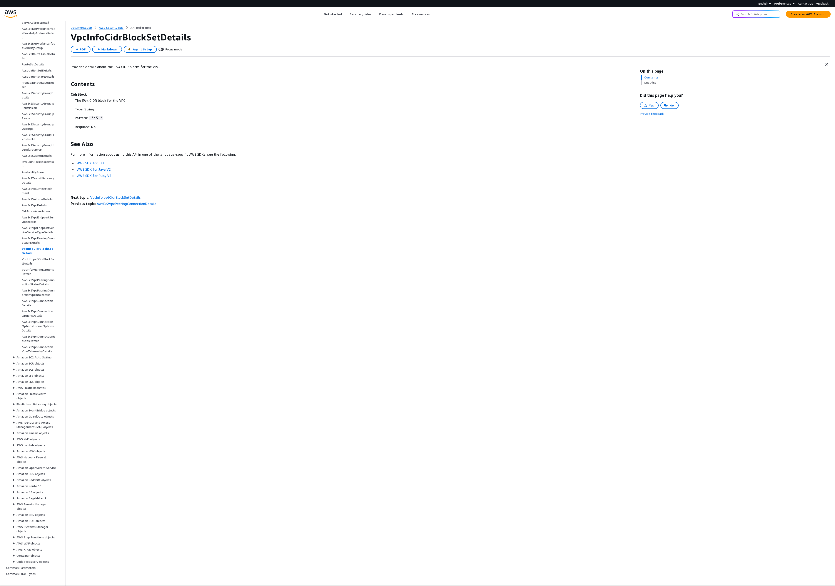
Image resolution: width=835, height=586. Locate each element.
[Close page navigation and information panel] (827, 64)
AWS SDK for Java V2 (94, 169)
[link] (140, 27)
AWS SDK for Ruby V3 (94, 175)
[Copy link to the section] (67, 84)
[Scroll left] (320, 14)
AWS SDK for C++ (91, 163)
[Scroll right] (433, 14)
